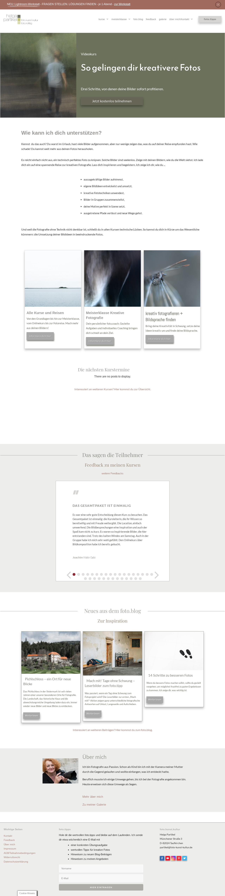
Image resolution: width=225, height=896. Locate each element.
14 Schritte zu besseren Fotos (170, 675)
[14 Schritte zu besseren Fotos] (174, 650)
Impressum (10, 848)
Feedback (9, 840)
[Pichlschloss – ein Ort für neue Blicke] (50, 652)
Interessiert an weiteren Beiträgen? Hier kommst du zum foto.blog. (112, 730)
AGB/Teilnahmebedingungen (20, 853)
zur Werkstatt (122, 4)
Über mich (9, 844)
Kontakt (8, 835)
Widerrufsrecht (12, 857)
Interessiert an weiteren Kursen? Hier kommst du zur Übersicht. (112, 389)
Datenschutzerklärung (16, 861)
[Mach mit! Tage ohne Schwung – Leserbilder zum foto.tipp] (112, 653)
